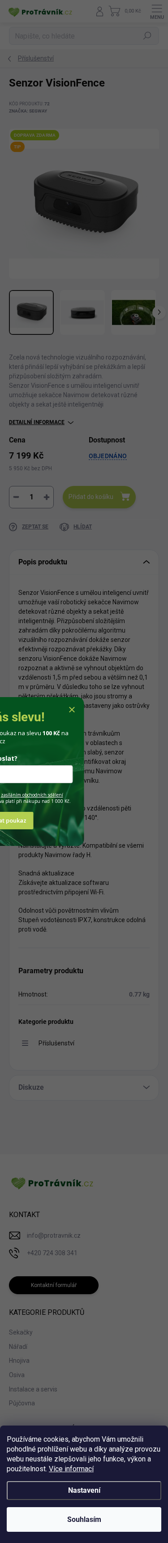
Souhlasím (84, 1519)
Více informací (71, 1469)
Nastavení (84, 1490)
